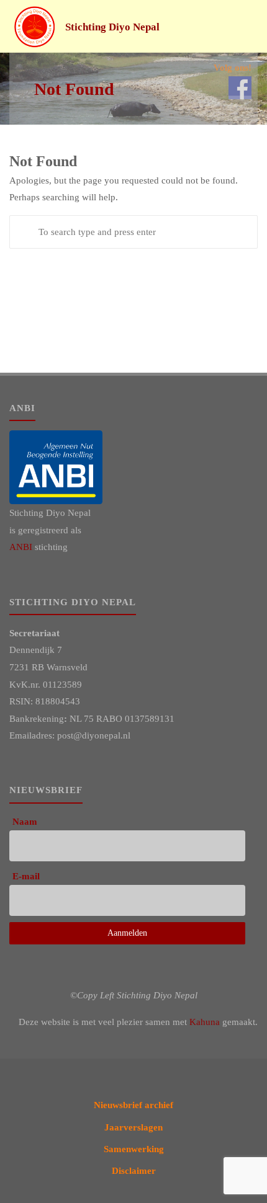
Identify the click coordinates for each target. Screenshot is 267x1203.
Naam (24, 821)
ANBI (20, 546)
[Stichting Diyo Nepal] (34, 26)
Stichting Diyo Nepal (112, 27)
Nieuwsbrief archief (133, 1104)
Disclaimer (134, 1170)
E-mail (26, 876)
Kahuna (204, 1021)
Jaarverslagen (133, 1127)
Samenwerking (134, 1148)
